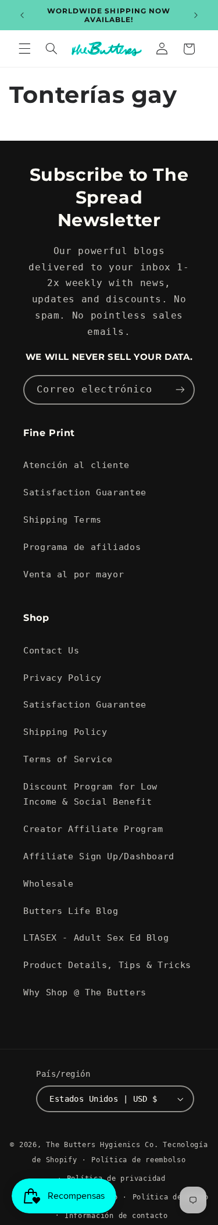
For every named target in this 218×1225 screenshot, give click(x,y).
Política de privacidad (116, 1178)
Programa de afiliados (82, 547)
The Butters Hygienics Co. (102, 1145)
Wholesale (48, 883)
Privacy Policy (62, 678)
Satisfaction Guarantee (84, 492)
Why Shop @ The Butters (84, 992)
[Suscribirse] (180, 390)
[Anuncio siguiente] (196, 15)
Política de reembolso (138, 1160)
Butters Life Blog (71, 911)
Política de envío (171, 1197)
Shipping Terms (62, 519)
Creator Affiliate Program (93, 829)
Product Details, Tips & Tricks (107, 965)
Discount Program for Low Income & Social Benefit (90, 793)
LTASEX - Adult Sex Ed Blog (96, 937)
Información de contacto (116, 1216)
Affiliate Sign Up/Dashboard (98, 856)
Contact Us (51, 650)
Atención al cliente (76, 465)
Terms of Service (68, 759)
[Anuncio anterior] (22, 15)
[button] (24, 48)
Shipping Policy (65, 732)
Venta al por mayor (73, 574)
